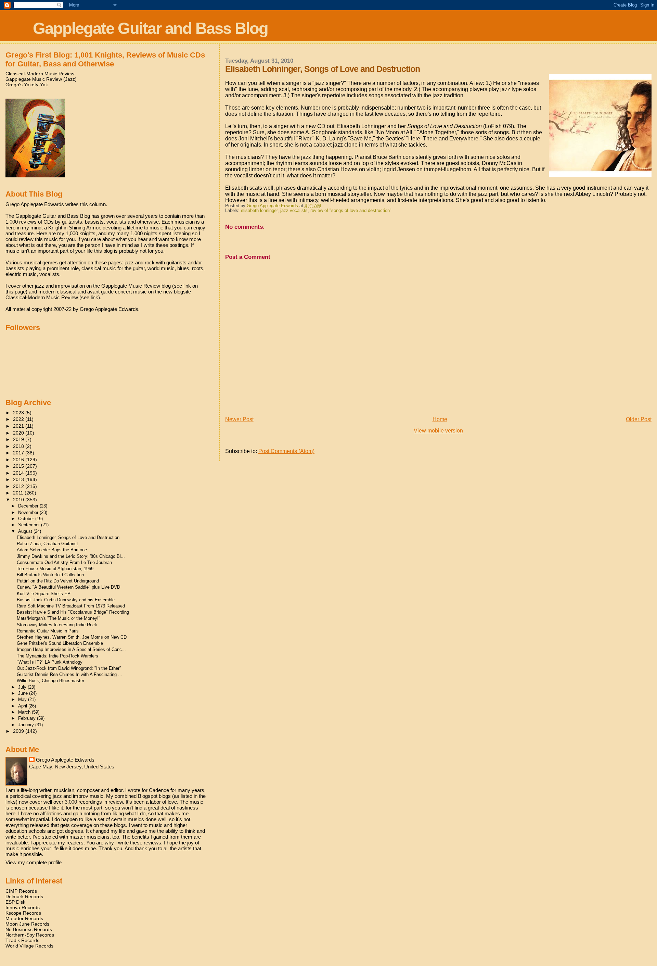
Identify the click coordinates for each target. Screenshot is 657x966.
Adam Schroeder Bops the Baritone (52, 549)
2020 (19, 433)
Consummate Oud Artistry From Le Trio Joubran (64, 562)
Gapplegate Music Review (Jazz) (41, 79)
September (29, 524)
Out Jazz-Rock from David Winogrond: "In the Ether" (69, 668)
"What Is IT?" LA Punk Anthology (49, 662)
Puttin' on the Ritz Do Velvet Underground (58, 581)
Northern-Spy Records (29, 935)
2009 (19, 731)
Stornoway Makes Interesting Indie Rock (57, 624)
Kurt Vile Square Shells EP (43, 593)
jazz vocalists (294, 210)
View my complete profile (33, 862)
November (29, 512)
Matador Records (24, 918)
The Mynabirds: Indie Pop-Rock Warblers (57, 655)
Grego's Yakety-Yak (26, 84)
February (27, 718)
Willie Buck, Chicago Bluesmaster (50, 680)
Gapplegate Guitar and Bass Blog (150, 28)
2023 (19, 412)
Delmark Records (24, 896)
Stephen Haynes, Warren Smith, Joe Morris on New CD (72, 637)
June (23, 693)
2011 (19, 492)
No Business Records (28, 929)
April (23, 705)
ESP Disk (15, 902)
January (26, 724)
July (23, 687)
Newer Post (239, 419)
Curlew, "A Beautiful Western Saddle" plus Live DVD (68, 587)
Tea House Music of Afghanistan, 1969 (55, 568)
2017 (19, 452)
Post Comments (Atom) (286, 451)
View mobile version (438, 431)
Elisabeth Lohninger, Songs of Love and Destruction (68, 537)
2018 (19, 446)
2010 (19, 499)
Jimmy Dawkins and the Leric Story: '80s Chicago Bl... (71, 556)
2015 (19, 466)
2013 (19, 479)
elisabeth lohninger (259, 210)
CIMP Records (21, 891)
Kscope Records (23, 913)
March (25, 712)
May (23, 699)
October (26, 518)
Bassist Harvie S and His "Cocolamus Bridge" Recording (73, 612)
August (26, 531)
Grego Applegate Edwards (65, 760)
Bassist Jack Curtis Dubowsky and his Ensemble (66, 599)
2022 (19, 419)
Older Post (639, 419)
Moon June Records (27, 924)
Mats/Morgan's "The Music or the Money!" (58, 618)
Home (440, 419)
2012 (19, 486)
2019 (19, 439)
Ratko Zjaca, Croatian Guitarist (47, 543)
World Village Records (29, 946)
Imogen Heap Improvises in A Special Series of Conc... (71, 649)
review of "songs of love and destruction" (350, 210)
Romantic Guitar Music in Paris (48, 630)
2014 (19, 473)
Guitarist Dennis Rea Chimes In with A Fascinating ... (69, 674)
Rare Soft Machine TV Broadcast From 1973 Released (71, 606)
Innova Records (22, 907)
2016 (19, 459)
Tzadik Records (22, 940)
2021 (19, 426)
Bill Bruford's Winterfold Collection (50, 574)
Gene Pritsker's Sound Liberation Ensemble (60, 643)
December (29, 506)
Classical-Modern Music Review (39, 73)
